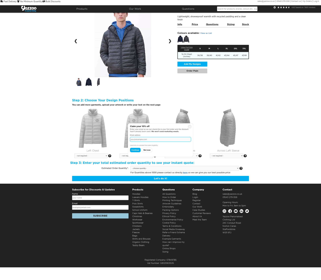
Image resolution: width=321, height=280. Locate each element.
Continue (135, 150)
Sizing (165, 252)
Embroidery (168, 207)
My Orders (307, 1)
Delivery (166, 236)
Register (196, 200)
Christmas (137, 216)
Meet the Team (199, 219)
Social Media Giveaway (173, 229)
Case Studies (198, 210)
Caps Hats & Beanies (142, 213)
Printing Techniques (172, 200)
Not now (146, 150)
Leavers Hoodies (140, 197)
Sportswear (137, 223)
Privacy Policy (169, 213)
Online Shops (169, 248)
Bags (134, 236)
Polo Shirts (137, 203)
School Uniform (139, 210)
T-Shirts (136, 200)
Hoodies (136, 194)
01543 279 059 (283, 1)
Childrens (137, 226)
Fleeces (136, 232)
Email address (135, 135)
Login (195, 197)
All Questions (169, 194)
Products (81, 8)
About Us (197, 216)
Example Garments (171, 239)
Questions (188, 8)
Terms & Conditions (171, 226)
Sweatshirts (138, 207)
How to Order (169, 197)
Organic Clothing (140, 242)
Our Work (197, 207)
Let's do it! (160, 178)
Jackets (136, 229)
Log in (316, 1)
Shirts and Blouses (141, 239)
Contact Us (296, 1)
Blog (194, 194)
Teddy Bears (138, 245)
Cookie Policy (169, 223)
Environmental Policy (172, 219)
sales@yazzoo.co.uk (266, 1)
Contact (196, 203)
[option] (79, 82)
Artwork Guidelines (171, 203)
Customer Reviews (201, 213)
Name (75, 194)
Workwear (137, 219)
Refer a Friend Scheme (173, 232)
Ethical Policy (169, 216)
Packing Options (170, 210)
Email (74, 203)
